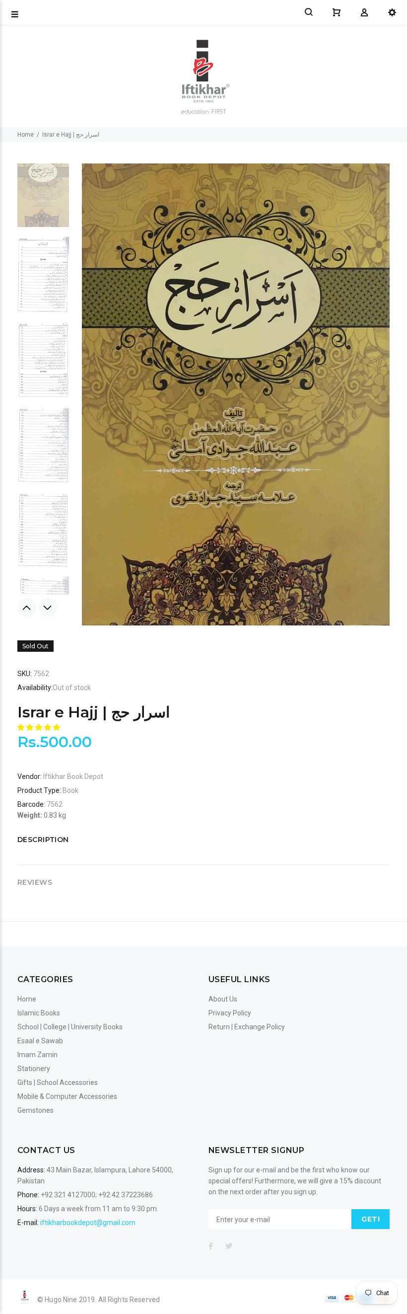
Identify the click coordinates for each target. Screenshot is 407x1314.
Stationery (33, 1069)
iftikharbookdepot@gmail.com (88, 1223)
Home (25, 134)
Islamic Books (38, 1013)
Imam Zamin (37, 1055)
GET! (370, 1219)
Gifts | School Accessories (57, 1082)
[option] (43, 193)
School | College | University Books (70, 1027)
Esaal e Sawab (40, 1041)
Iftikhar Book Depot (73, 776)
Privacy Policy (229, 1013)
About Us (222, 999)
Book (70, 790)
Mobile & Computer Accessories (67, 1096)
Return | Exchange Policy (246, 1027)
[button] (39, 727)
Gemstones (35, 1110)
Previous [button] (26, 607)
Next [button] (47, 607)
